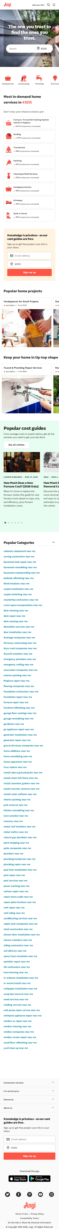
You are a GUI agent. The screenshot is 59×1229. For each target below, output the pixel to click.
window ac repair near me (17, 1021)
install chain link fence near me (21, 778)
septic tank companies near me (21, 923)
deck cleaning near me (16, 610)
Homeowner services (13, 1082)
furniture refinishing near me (19, 707)
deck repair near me (14, 616)
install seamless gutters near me (21, 783)
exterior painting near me (17, 675)
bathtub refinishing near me (19, 578)
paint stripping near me (16, 842)
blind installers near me (16, 583)
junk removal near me (15, 805)
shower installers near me (18, 940)
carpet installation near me (18, 588)
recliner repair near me (16, 891)
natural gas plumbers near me (20, 837)
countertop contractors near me (21, 599)
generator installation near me (20, 734)
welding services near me (17, 1004)
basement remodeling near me (20, 567)
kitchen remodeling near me (19, 810)
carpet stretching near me (18, 594)
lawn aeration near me (16, 815)
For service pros (11, 1091)
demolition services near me (19, 626)
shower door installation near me (22, 934)
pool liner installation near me (20, 869)
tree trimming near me (16, 972)
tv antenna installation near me (21, 977)
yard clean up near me (16, 1048)
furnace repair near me (16, 702)
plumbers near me (13, 853)
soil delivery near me (15, 950)
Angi (46, 477)
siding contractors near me (18, 945)
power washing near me (16, 886)
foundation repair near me (18, 697)
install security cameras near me (21, 788)
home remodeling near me (18, 756)
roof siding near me (14, 913)
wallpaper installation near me (20, 988)
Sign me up (29, 272)
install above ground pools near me (23, 772)
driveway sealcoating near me (20, 643)
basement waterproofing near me (22, 572)
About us (8, 1108)
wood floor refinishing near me (20, 1042)
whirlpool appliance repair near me (22, 1015)
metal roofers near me (16, 832)
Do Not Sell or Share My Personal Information (29, 1222)
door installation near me (17, 632)
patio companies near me (17, 848)
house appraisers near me (18, 761)
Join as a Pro (38, 5)
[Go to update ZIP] (39, 48)
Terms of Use (21, 1213)
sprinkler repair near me (17, 961)
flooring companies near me (19, 686)
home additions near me (17, 751)
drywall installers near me (18, 653)
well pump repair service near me (22, 1010)
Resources (9, 1099)
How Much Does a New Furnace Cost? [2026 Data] (21, 484)
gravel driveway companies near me (23, 745)
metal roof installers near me (19, 826)
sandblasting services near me (20, 918)
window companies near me (19, 1031)
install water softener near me (20, 794)
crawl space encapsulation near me (23, 605)
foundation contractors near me (21, 691)
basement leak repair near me (20, 561)
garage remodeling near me (18, 718)
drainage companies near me (19, 637)
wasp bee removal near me (18, 994)
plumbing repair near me (17, 864)
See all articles (16, 444)
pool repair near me (14, 875)
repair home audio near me (18, 896)
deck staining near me (16, 621)
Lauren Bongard (13, 477)
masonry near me (13, 821)
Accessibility (29, 1218)
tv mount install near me (17, 983)
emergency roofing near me (18, 664)
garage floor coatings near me (20, 713)
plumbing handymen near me (19, 859)
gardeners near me (14, 724)
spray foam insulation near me (20, 956)
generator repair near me (17, 740)
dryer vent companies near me (20, 648)
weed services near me (16, 999)
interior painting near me (17, 799)
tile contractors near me (17, 967)
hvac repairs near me (15, 767)
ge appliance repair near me (19, 729)
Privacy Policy (37, 1213)
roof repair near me (14, 907)
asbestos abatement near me (19, 551)
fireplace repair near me (16, 680)
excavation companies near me (20, 670)
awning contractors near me (19, 556)
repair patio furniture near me (20, 902)
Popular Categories (19, 542)
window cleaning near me (17, 1026)
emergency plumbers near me (20, 659)
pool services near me (15, 880)
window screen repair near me (20, 1037)
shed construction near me (18, 929)
